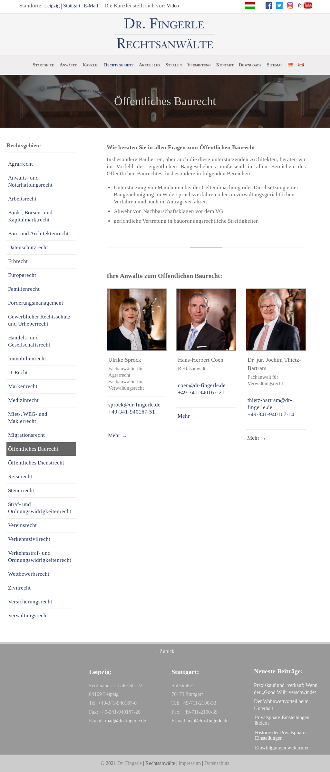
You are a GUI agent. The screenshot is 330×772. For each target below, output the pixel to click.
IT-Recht (18, 372)
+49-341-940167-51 (131, 412)
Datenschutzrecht (28, 247)
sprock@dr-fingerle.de (134, 405)
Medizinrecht (23, 400)
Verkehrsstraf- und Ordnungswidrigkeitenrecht (39, 556)
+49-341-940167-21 (201, 392)
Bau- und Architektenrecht (38, 233)
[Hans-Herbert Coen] (206, 319)
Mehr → (117, 435)
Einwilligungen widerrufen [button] (282, 747)
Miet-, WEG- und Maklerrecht (27, 417)
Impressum (190, 763)
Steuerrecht (21, 490)
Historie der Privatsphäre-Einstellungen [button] (281, 735)
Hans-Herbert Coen (200, 360)
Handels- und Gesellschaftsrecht (29, 341)
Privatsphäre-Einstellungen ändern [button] (282, 720)
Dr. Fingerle (129, 763)
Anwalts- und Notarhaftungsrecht (30, 181)
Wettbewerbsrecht (28, 574)
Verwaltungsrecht (28, 615)
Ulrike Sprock (124, 360)
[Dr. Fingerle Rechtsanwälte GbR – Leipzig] (165, 34)
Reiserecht (20, 477)
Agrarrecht (20, 164)
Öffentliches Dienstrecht (36, 463)
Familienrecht (24, 289)
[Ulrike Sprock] (137, 319)
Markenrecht (22, 386)
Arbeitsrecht (22, 199)
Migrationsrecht (26, 435)
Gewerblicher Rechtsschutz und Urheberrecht (39, 320)
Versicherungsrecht (30, 602)
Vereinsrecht (22, 525)
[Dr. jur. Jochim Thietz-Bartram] (276, 319)
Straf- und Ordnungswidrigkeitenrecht (39, 507)
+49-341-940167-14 (271, 414)
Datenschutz (216, 763)
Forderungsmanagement (35, 303)
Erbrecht (18, 261)
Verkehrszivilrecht (29, 539)
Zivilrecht (19, 588)
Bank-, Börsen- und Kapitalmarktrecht (30, 216)
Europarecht (22, 275)
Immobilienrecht (27, 359)
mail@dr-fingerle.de (125, 720)
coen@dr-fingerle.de (202, 385)
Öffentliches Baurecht (33, 449)
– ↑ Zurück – (165, 651)
